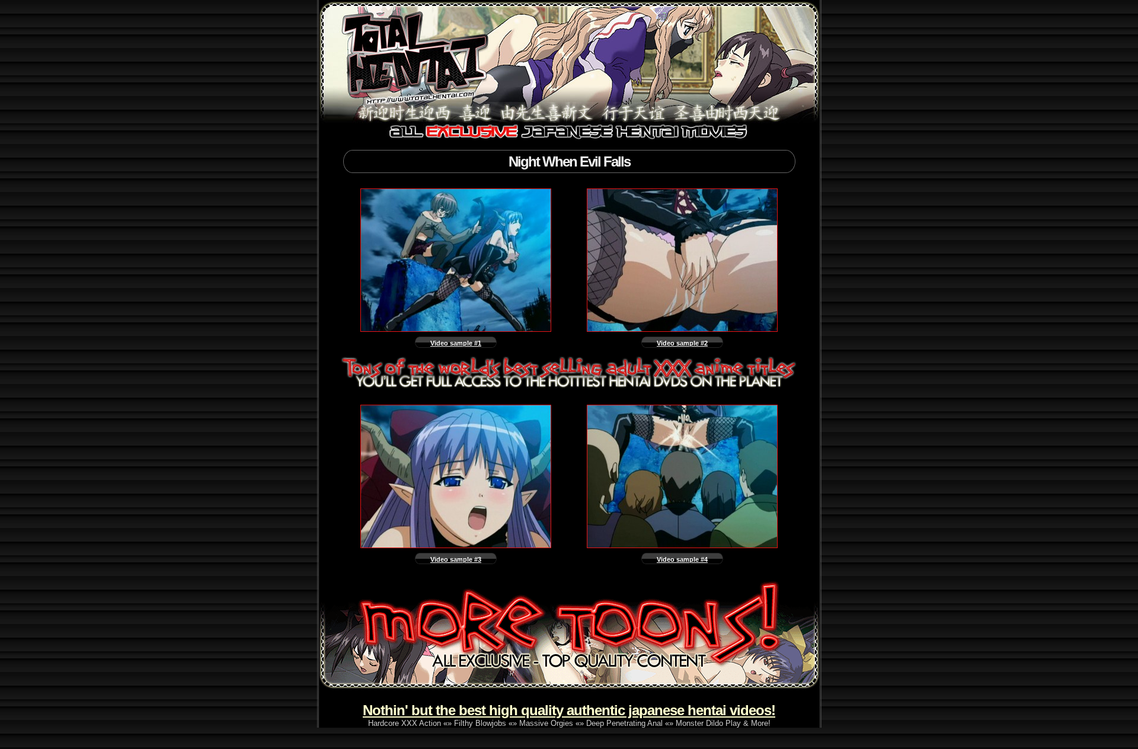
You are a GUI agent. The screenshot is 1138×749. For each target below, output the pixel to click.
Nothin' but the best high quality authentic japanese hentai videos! (569, 710)
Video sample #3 (455, 559)
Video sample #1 (455, 343)
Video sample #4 (682, 559)
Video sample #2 (682, 343)
